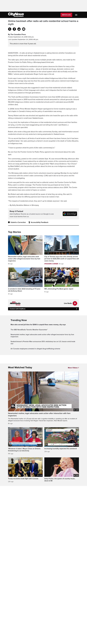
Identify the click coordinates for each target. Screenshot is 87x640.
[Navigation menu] (76, 15)
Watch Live (66, 15)
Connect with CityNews (17, 309)
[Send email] (23, 29)
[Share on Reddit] (19, 29)
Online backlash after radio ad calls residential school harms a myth (43, 23)
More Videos (73, 368)
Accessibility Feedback (39, 222)
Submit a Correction (18, 222)
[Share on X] (9, 29)
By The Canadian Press (17, 34)
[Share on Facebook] (14, 29)
